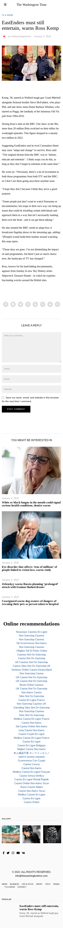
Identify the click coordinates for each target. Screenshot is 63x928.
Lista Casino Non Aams (32, 730)
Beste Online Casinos (32, 684)
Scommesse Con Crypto (31, 760)
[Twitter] (20, 304)
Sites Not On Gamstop (31, 696)
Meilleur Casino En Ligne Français (31, 771)
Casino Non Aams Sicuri (31, 790)
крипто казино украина (31, 756)
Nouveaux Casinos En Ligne (31, 631)
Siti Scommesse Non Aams (31, 643)
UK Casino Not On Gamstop (31, 677)
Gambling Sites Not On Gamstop (31, 707)
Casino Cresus (31, 764)
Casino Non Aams (31, 722)
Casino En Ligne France (31, 700)
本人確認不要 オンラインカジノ (32, 753)
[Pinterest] (28, 304)
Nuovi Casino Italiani (31, 787)
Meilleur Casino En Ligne (31, 794)
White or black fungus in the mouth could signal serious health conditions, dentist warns (31, 504)
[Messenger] (13, 304)
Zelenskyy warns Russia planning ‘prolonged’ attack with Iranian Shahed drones (30, 585)
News (4, 884)
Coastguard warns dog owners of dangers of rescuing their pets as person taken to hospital (30, 602)
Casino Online (31, 802)
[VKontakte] (23, 853)
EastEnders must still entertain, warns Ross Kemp (39, 907)
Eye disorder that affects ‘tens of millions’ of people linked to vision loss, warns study (29, 568)
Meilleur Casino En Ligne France (31, 718)
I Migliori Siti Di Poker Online (31, 650)
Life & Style (27, 884)
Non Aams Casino (31, 692)
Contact (21, 887)
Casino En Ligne (31, 741)
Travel (56, 884)
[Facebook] (5, 304)
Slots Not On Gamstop (31, 715)
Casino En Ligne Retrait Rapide (31, 779)
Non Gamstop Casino (32, 673)
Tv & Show (7, 15)
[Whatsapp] (42, 304)
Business (14, 884)
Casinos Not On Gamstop (31, 654)
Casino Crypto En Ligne (31, 734)
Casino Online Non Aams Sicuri (31, 783)
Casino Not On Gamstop (31, 658)
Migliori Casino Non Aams (31, 749)
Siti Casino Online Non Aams (31, 726)
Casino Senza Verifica (31, 775)
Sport (39, 884)
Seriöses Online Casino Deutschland (31, 669)
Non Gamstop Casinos (31, 635)
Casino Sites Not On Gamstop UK (31, 665)
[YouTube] (18, 853)
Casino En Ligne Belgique (31, 745)
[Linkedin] (35, 304)
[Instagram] (13, 853)
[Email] (57, 304)
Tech (47, 884)
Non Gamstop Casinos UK (31, 703)
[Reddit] (50, 304)
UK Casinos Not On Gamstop (31, 662)
